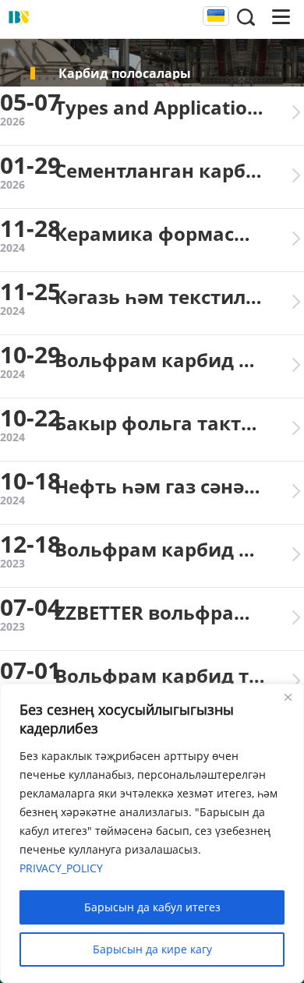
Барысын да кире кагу (152, 949)
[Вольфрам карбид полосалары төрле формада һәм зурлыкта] (296, 554)
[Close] (287, 697)
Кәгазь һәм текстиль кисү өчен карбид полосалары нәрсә (160, 296)
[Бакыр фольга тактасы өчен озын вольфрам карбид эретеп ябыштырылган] (296, 428)
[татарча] (215, 16)
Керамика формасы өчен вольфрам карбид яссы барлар (160, 233)
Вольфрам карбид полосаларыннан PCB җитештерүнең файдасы (160, 360)
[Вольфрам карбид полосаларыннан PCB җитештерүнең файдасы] (296, 365)
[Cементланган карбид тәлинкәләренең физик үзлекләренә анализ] (296, 175)
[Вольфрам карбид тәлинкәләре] (296, 680)
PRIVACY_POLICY (61, 868)
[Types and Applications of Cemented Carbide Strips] (296, 112)
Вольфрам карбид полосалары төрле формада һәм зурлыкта (160, 549)
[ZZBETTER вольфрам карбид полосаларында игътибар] (296, 617)
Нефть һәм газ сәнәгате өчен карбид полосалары (160, 486)
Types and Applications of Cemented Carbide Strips (160, 107)
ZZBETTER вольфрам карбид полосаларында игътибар (160, 612)
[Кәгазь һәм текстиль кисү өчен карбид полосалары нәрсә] (296, 302)
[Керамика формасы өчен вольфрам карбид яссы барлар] (296, 238)
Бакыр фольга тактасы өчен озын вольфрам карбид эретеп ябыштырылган (160, 423)
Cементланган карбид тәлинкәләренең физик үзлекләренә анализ (160, 170)
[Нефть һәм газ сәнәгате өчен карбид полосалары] (296, 491)
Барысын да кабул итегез (152, 907)
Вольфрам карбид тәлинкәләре (160, 675)
